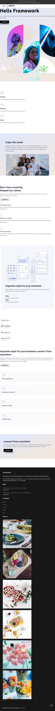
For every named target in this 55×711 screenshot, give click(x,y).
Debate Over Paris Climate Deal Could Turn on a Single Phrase (17, 493)
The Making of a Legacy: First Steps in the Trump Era (14, 489)
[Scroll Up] (51, 705)
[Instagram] (32, 1)
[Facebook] (20, 1)
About (4, 502)
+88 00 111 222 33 (26, 2)
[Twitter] (22, 1)
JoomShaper (22, 708)
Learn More (5, 23)
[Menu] (4, 6)
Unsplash (25, 479)
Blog (4, 512)
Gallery (4, 510)
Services (5, 504)
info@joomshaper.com (36, 2)
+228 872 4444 (18, 2)
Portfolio (5, 507)
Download (4, 22)
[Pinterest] (25, 1)
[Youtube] (27, 1)
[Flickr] (34, 1)
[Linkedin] (30, 1)
